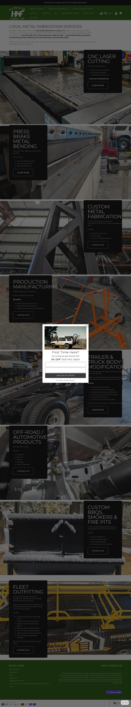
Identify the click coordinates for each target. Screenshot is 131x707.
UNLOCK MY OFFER (65, 375)
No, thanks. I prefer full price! (65, 380)
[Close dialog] (86, 326)
